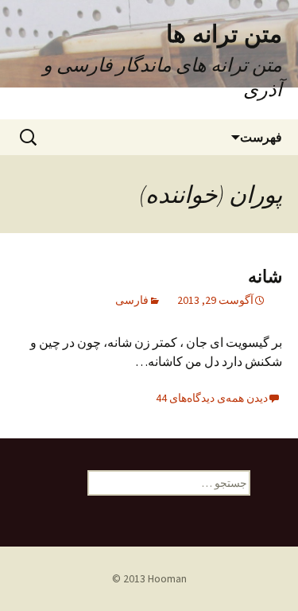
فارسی (132, 300)
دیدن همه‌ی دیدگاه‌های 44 (212, 398)
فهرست (261, 137)
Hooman (167, 578)
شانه (265, 276)
